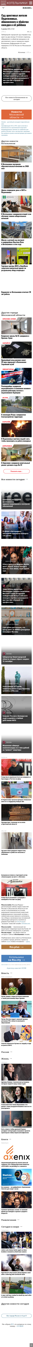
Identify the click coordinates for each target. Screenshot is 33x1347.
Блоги (4, 1139)
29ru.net (3, 831)
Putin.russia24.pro (6, 977)
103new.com (25, 923)
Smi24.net (4, 757)
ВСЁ (12, 1324)
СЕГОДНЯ (20, 1326)
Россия (5, 1052)
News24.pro (4, 1143)
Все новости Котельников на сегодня (16, 98)
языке (9, 941)
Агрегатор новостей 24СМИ (16, 968)
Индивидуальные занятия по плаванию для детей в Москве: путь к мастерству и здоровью (15, 130)
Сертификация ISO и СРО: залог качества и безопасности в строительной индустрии (14, 126)
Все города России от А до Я (16, 1316)
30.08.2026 (27, 8)
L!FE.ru (3, 32)
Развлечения (8, 1220)
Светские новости (4, 964)
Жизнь (5, 1058)
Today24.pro (5, 1230)
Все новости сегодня (13, 479)
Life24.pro (4, 1062)
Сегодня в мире (10, 1227)
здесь (28, 941)
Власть (5, 973)
